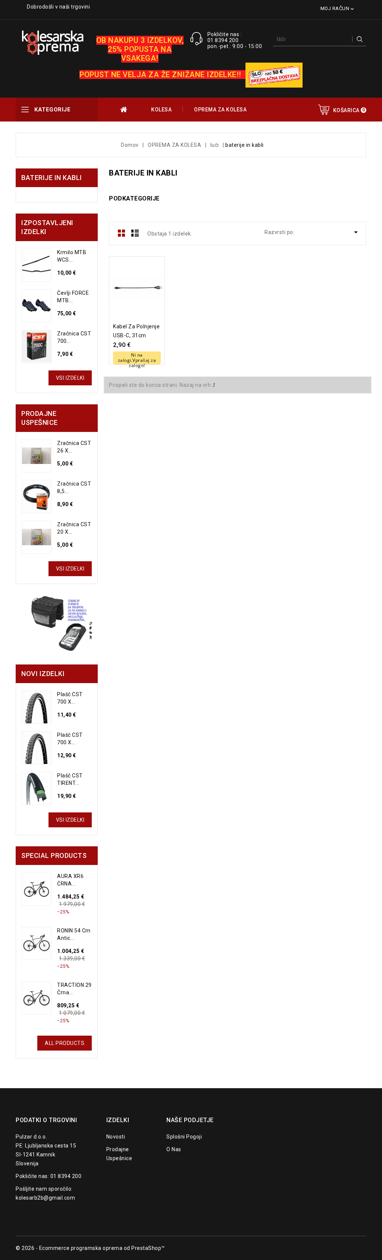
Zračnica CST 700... (74, 337)
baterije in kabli (51, 177)
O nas (173, 1149)
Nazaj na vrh (195, 385)
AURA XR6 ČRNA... (70, 880)
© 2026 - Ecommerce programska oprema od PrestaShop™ (90, 1248)
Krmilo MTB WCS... (71, 256)
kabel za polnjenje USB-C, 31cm (136, 330)
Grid (121, 233)
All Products (64, 1043)
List (135, 233)
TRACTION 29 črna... (74, 988)
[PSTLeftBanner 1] (57, 624)
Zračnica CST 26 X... (74, 447)
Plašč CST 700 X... (70, 698)
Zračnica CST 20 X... (74, 528)
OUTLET (124, 109)
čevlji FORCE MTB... (73, 296)
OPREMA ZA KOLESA (220, 110)
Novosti (115, 1137)
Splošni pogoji (184, 1137)
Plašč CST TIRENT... (70, 779)
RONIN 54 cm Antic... (74, 934)
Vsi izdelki (70, 378)
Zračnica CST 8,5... (74, 487)
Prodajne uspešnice (119, 1153)
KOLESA (161, 110)
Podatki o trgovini (46, 1120)
